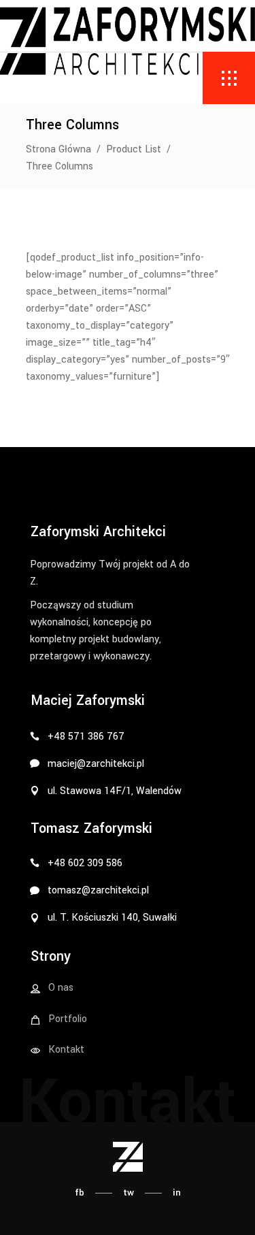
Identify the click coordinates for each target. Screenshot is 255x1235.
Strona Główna (58, 149)
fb (79, 1192)
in (177, 1192)
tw (128, 1192)
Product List (133, 149)
